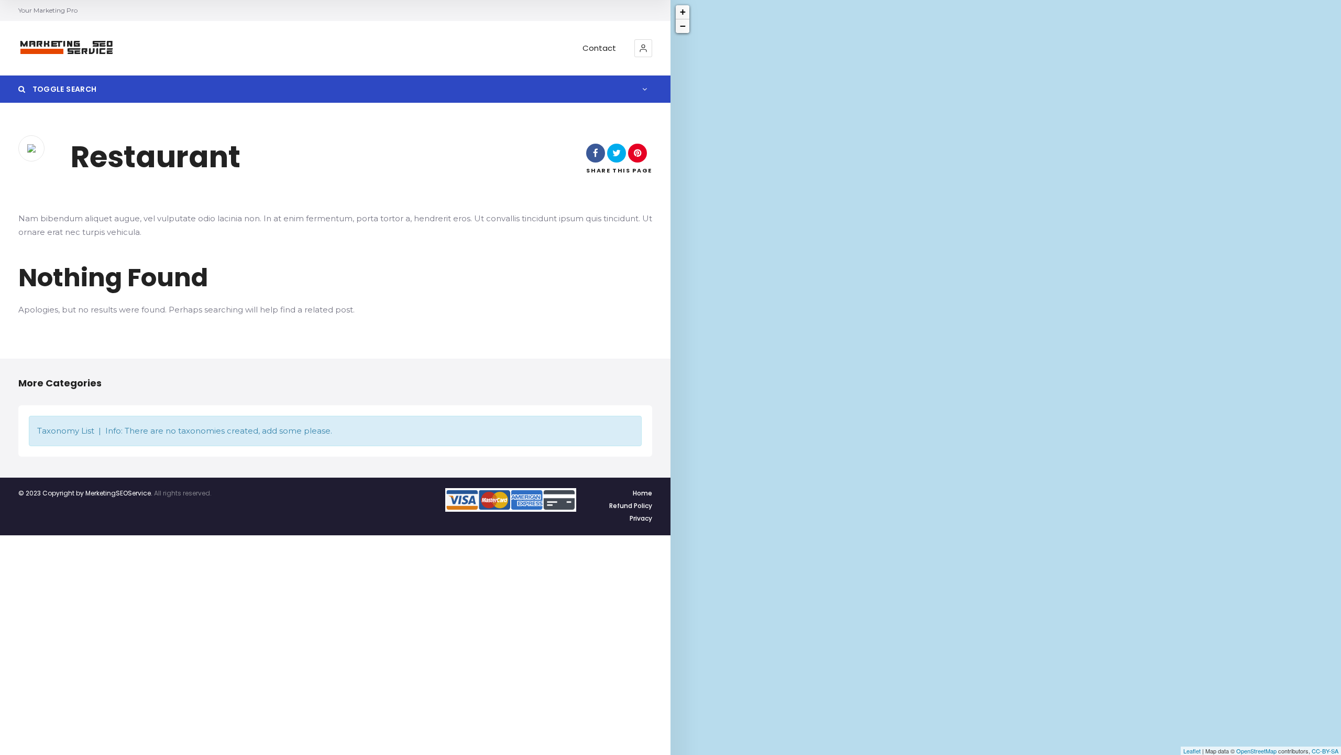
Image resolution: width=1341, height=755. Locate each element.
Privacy (641, 518)
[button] (643, 48)
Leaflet (1192, 751)
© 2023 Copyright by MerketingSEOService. (85, 493)
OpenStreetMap (1256, 751)
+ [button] (683, 11)
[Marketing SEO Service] (67, 48)
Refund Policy (630, 505)
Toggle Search (63, 89)
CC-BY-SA (1325, 751)
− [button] (683, 25)
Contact (599, 48)
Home (642, 493)
